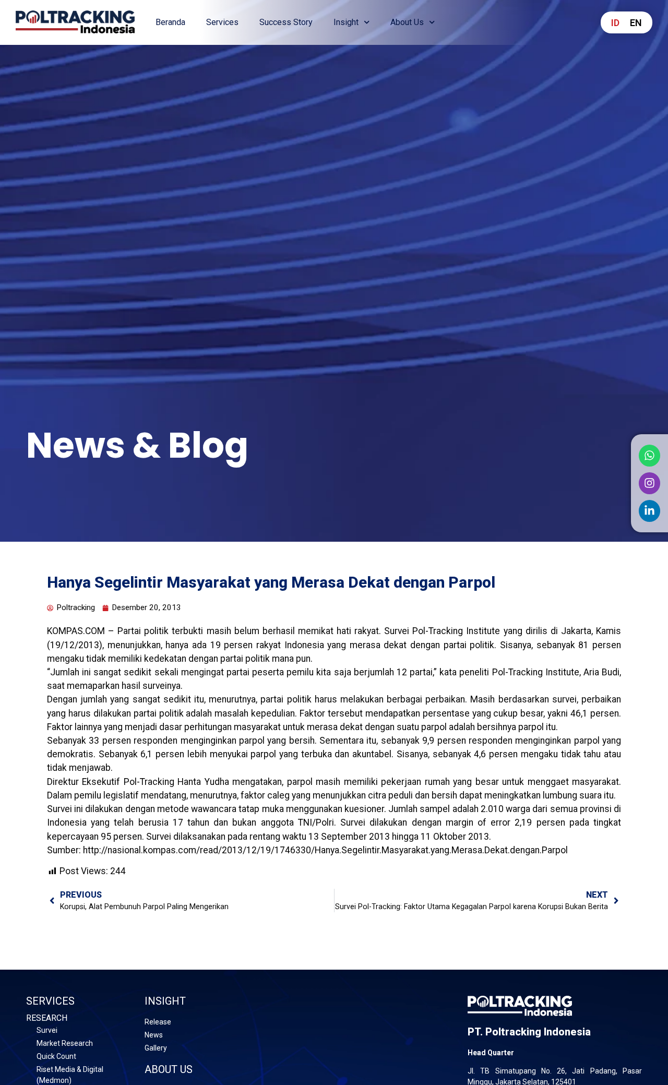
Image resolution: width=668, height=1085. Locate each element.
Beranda (170, 22)
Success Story (286, 22)
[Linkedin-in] (650, 510)
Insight (346, 22)
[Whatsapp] (650, 456)
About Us (407, 22)
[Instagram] (650, 483)
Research (46, 1018)
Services (222, 22)
